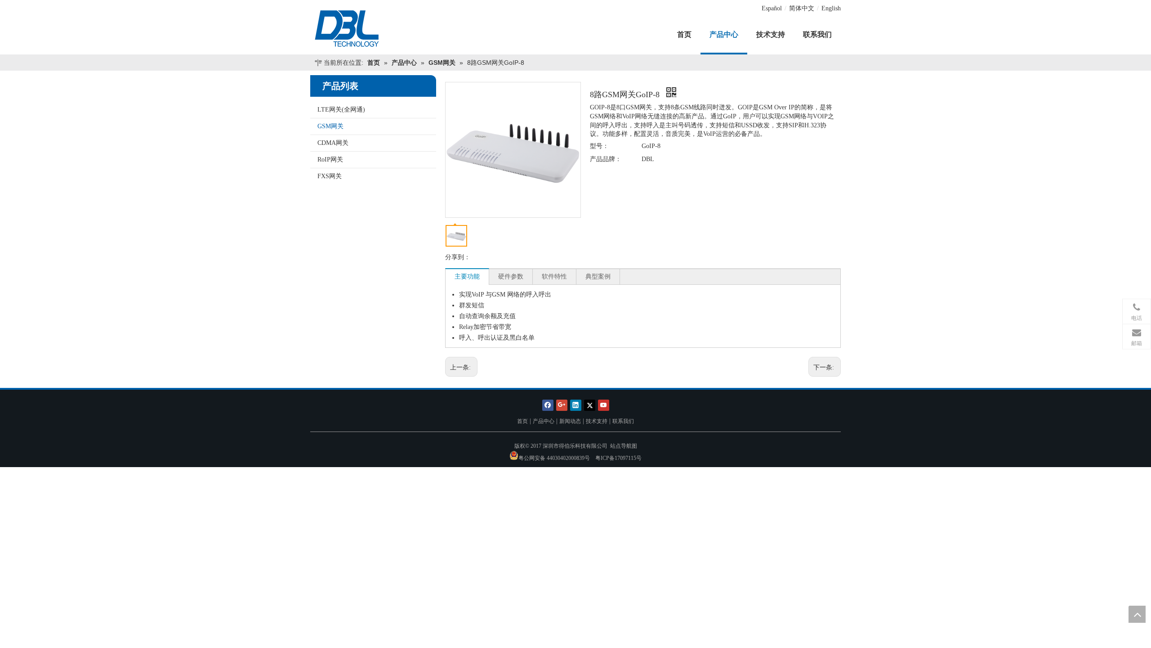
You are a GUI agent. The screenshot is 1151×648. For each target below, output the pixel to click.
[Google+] (561, 404)
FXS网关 (329, 176)
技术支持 (596, 421)
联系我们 (623, 421)
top (1137, 614)
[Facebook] (547, 404)
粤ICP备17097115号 (618, 458)
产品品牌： (605, 159)
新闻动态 (570, 421)
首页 (522, 421)
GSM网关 (330, 126)
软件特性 (554, 276)
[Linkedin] (575, 404)
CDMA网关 (332, 143)
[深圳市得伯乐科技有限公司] (373, 29)
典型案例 (598, 276)
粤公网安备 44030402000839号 (554, 458)
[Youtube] (603, 404)
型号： (599, 146)
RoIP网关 (330, 159)
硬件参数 (510, 276)
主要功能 (467, 276)
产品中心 (543, 421)
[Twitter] (589, 404)
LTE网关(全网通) (341, 109)
